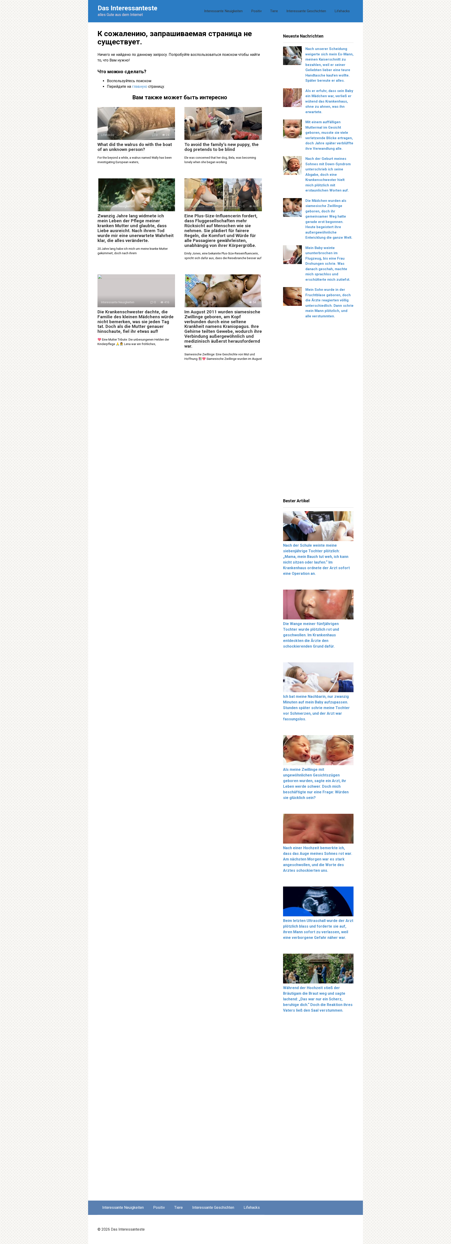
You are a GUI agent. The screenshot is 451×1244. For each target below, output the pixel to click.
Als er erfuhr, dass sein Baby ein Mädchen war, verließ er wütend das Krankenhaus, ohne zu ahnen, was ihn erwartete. (329, 101)
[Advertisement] (318, 410)
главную (139, 86)
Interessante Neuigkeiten (223, 11)
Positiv (256, 11)
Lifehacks (342, 11)
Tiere (274, 11)
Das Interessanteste (127, 8)
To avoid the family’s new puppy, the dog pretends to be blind (221, 147)
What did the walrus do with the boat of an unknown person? (134, 147)
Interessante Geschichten (306, 11)
